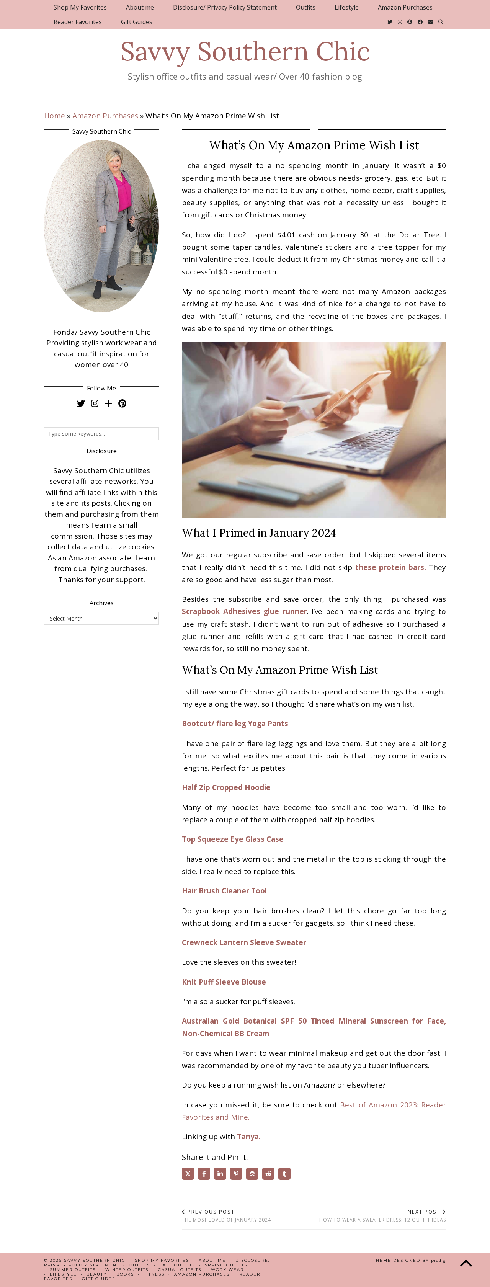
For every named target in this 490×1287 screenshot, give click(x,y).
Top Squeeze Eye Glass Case (233, 839)
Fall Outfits (177, 1265)
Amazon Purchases (405, 7)
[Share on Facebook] (204, 1174)
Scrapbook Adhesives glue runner (244, 611)
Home (54, 116)
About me (140, 7)
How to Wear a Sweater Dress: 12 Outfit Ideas (382, 1215)
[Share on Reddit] (268, 1174)
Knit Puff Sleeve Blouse (224, 982)
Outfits (305, 7)
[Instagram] (400, 22)
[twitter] (81, 403)
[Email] (430, 22)
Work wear (227, 1269)
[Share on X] (188, 1174)
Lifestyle (347, 7)
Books (125, 1274)
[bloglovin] (108, 403)
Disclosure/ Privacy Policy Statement (225, 7)
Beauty (97, 1274)
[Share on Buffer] (252, 1174)
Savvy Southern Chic (245, 51)
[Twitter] (389, 22)
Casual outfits (179, 1269)
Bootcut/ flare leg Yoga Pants (235, 723)
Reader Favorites (78, 22)
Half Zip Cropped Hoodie (226, 787)
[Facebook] (420, 22)
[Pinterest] (409, 22)
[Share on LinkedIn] (220, 1174)
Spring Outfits (226, 1265)
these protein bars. (390, 567)
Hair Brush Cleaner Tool (224, 891)
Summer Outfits (73, 1269)
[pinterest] (122, 403)
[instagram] (94, 403)
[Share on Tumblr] (284, 1174)
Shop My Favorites (80, 7)
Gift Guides (136, 22)
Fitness (154, 1274)
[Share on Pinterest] (236, 1174)
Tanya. (249, 1137)
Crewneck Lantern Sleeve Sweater (244, 942)
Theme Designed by (409, 1260)
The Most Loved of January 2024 (226, 1215)
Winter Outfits (127, 1269)
